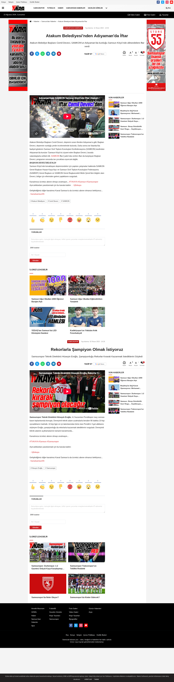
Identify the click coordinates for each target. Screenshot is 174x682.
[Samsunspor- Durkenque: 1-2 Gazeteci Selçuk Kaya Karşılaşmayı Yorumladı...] (48, 552)
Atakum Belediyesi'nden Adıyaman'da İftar (72, 21)
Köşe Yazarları (54, 616)
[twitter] (37, 54)
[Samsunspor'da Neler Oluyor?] (48, 584)
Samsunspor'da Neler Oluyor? (45, 597)
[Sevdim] (51, 216)
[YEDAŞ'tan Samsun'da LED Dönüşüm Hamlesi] (48, 317)
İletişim (11, 2)
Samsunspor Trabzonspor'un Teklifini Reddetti (83, 567)
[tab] (36, 232)
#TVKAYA (73, 182)
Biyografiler (73, 619)
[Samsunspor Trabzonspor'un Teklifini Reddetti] (86, 552)
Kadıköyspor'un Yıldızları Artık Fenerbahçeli (83, 331)
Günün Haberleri (95, 608)
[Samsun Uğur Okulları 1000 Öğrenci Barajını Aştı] (48, 285)
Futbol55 (51, 8)
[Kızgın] (70, 216)
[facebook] (32, 54)
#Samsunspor (92, 182)
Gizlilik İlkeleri (34, 2)
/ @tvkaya (77, 185)
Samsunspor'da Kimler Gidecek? (85, 597)
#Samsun (82, 182)
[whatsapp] (42, 54)
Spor (33, 626)
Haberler (36, 21)
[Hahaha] (79, 216)
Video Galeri (135, 15)
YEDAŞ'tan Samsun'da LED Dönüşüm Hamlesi (44, 331)
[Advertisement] (87, 74)
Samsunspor (38, 8)
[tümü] (106, 8)
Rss (67, 635)
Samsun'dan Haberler (75, 8)
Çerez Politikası (21, 2)
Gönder (36, 260)
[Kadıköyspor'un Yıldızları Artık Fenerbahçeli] (86, 317)
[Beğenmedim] (60, 216)
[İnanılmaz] (88, 216)
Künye (3, 2)
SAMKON (55, 156)
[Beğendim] (33, 216)
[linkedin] (53, 54)
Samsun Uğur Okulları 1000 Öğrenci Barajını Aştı (47, 300)
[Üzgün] (97, 216)
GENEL (34, 612)
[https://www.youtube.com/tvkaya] (171, 2)
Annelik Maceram (37, 608)
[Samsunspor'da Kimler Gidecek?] (86, 584)
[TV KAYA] (18, 8)
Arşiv (90, 612)
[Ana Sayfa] (30, 21)
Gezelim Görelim (95, 8)
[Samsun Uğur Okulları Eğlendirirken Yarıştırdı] (86, 285)
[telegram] (48, 54)
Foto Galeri (150, 15)
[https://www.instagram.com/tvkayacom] (167, 2)
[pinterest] (59, 54)
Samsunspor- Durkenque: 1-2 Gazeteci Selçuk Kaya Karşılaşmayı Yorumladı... (47, 567)
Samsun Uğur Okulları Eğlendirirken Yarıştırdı (86, 300)
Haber (60, 8)
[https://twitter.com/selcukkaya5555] (162, 2)
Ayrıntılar (88, 679)
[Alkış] (42, 216)
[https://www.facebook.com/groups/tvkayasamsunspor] (158, 2)
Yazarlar (165, 15)
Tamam (96, 679)
